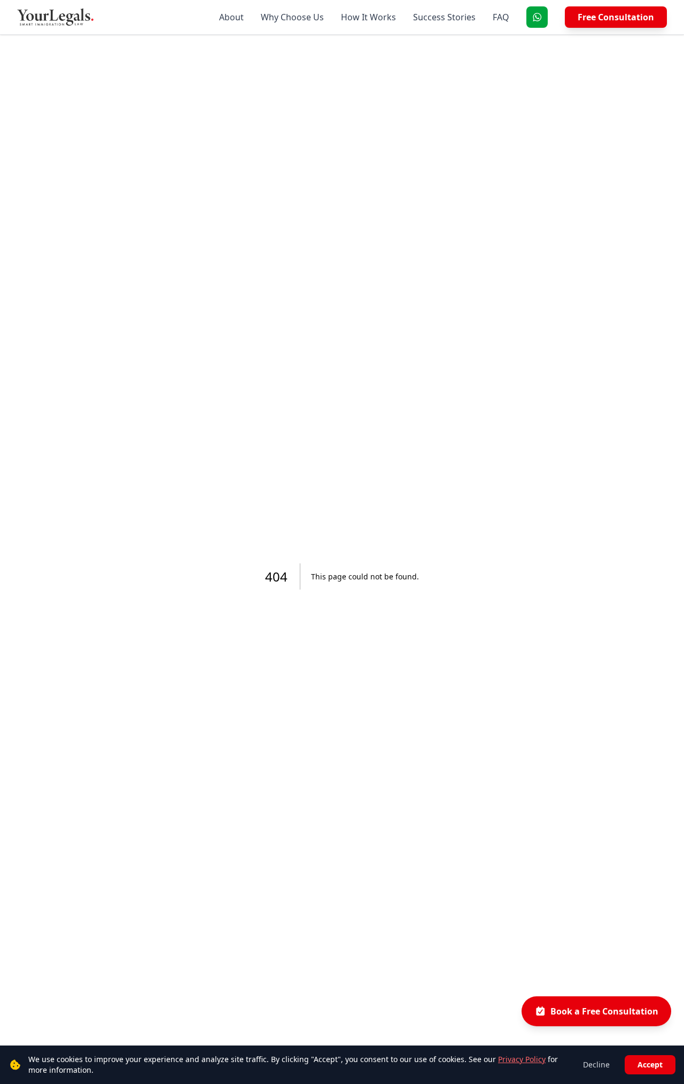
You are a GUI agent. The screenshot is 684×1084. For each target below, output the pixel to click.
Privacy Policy (522, 1059)
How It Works (368, 17)
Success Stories (444, 17)
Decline (596, 1064)
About (231, 17)
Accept (650, 1064)
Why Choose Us (292, 17)
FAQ (501, 17)
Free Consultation (616, 17)
